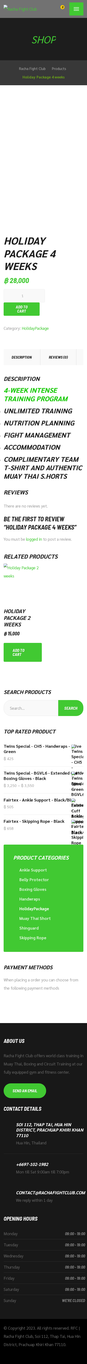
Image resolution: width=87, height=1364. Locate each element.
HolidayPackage (35, 328)
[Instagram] (21, 1353)
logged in (34, 539)
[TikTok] (29, 1353)
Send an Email (25, 1090)
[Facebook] (6, 1353)
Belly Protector (34, 879)
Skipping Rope (32, 937)
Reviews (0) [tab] (58, 357)
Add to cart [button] (18, 652)
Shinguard (29, 928)
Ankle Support (33, 869)
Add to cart (22, 308)
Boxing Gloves (32, 889)
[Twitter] (13, 1353)
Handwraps (29, 899)
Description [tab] (22, 357)
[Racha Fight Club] (20, 9)
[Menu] (76, 8)
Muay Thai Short (35, 918)
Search (70, 708)
